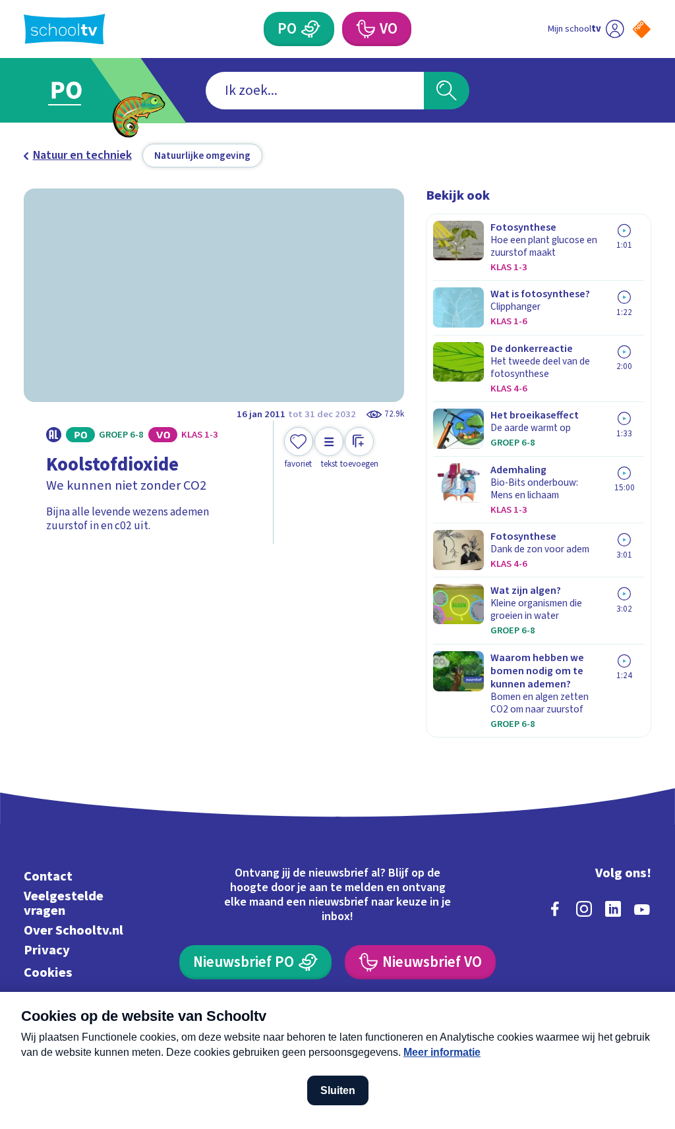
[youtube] (642, 908)
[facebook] (555, 908)
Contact (48, 876)
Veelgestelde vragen (63, 903)
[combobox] (315, 90)
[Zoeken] (446, 90)
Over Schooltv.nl (73, 930)
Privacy (47, 950)
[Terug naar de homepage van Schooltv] (64, 29)
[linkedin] (613, 908)
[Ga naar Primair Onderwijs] (85, 90)
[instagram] (584, 908)
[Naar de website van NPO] (641, 29)
